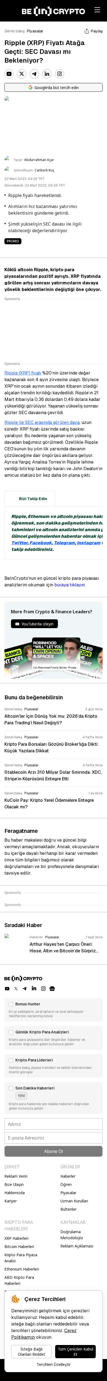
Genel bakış (14, 31)
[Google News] (52, 988)
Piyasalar (35, 31)
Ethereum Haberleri (21, 1269)
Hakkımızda (14, 1192)
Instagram (88, 543)
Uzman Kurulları (74, 1200)
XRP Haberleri (16, 1238)
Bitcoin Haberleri (19, 1246)
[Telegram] (34, 74)
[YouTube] (9, 74)
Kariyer (10, 1200)
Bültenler (68, 1209)
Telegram (64, 543)
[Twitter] (21, 74)
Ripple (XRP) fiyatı (22, 373)
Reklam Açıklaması (76, 1246)
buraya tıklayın (69, 585)
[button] (53, 1010)
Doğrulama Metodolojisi (71, 1234)
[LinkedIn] (47, 74)
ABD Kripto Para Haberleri (19, 1280)
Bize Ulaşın (14, 1184)
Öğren (66, 1184)
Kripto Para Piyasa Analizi (20, 1257)
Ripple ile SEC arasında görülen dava (42, 422)
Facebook (40, 543)
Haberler (67, 1176)
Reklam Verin (15, 1176)
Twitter (19, 543)
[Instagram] (59, 74)
